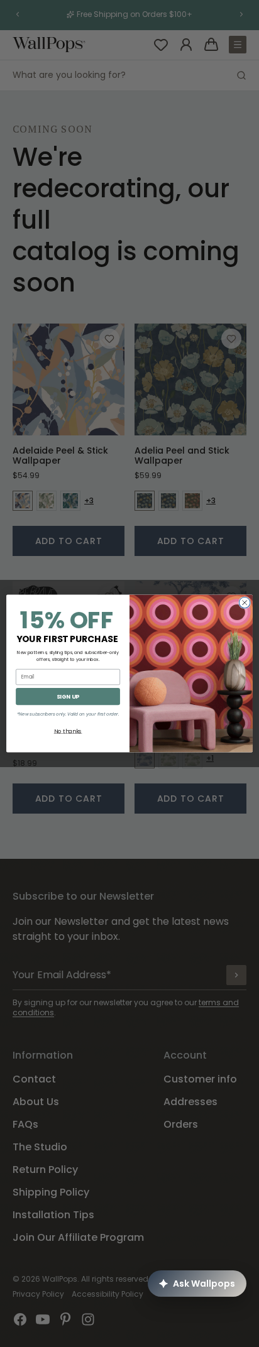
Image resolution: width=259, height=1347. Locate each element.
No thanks (68, 731)
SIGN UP (68, 696)
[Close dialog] (244, 602)
